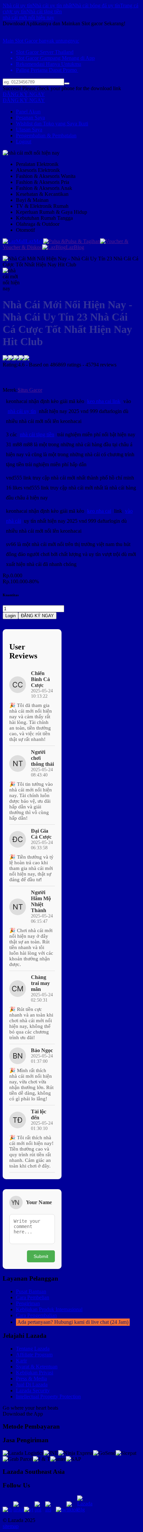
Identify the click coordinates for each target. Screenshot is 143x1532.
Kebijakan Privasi (34, 1372)
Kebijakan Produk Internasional (49, 1309)
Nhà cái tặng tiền (44, 11)
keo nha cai (99, 511)
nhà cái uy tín (22, 411)
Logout (23, 141)
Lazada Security (33, 1390)
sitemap (11, 1526)
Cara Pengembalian (36, 1315)
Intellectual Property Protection (48, 1396)
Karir (21, 1360)
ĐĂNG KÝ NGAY (24, 94)
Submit (41, 1256)
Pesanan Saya (30, 117)
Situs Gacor (30, 390)
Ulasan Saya (29, 129)
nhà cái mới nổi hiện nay (28, 17)
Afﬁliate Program (34, 1354)
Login (10, 615)
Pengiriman (28, 1303)
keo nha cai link (103, 401)
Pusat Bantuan (31, 1291)
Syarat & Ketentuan (37, 1366)
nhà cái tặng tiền (37, 434)
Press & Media (31, 1378)
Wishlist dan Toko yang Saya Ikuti (52, 123)
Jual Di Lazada (32, 1384)
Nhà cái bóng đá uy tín (96, 5)
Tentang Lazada (33, 1348)
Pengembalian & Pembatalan (46, 135)
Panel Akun (28, 111)
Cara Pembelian (32, 1297)
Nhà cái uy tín (17, 5)
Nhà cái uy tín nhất (52, 5)
